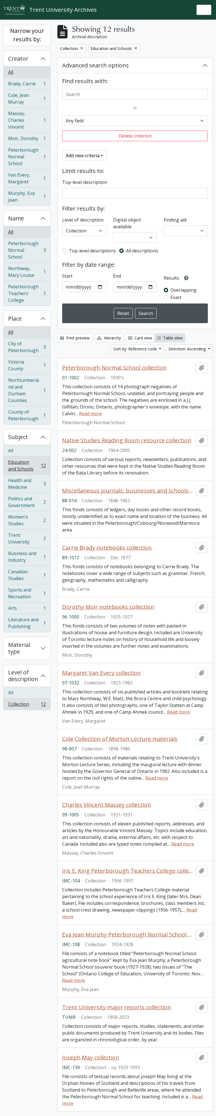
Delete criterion (135, 136)
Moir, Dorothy (27, 139)
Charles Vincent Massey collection (106, 805)
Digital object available (127, 223)
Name (16, 218)
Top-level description (84, 182)
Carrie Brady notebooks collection (107, 547)
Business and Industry (27, 556)
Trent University (27, 538)
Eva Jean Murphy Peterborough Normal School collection (127, 934)
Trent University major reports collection (116, 1007)
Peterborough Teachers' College (27, 293)
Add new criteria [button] (83, 155)
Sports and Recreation (27, 593)
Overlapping (183, 290)
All (10, 72)
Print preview (77, 338)
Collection (27, 705)
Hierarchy (112, 338)
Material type (19, 648)
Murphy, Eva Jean (27, 196)
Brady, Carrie (27, 85)
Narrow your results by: (27, 35)
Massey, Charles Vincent (27, 120)
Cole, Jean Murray (27, 98)
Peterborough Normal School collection (114, 367)
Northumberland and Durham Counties (27, 390)
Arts (27, 609)
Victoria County (27, 365)
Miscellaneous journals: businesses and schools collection (127, 490)
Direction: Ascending (187, 349)
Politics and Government (27, 502)
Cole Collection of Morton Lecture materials (119, 739)
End (117, 276)
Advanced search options (95, 65)
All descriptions (142, 251)
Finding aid (175, 220)
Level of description (23, 675)
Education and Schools (27, 465)
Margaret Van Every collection (101, 673)
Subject (18, 437)
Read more (90, 413)
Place (15, 318)
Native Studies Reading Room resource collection (126, 440)
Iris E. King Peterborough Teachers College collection (127, 871)
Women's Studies (27, 520)
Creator (18, 58)
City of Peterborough (27, 347)
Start (67, 276)
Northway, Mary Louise (27, 271)
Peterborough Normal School (27, 156)
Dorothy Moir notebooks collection (108, 607)
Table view (172, 338)
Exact (175, 297)
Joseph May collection (90, 1057)
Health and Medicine (27, 483)
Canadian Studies (27, 575)
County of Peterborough (27, 415)
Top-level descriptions (92, 251)
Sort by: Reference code (135, 349)
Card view (142, 338)
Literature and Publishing (27, 623)
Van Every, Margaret (27, 178)
